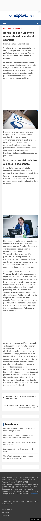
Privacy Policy (7, 509)
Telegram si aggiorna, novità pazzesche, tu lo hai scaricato (20, 397)
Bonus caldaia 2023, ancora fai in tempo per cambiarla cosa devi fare (20, 407)
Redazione (5, 515)
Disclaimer (6, 512)
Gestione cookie (35, 519)
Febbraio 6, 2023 (9, 44)
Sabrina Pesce (23, 44)
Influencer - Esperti (12, 29)
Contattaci (35, 494)
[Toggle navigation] (4, 22)
